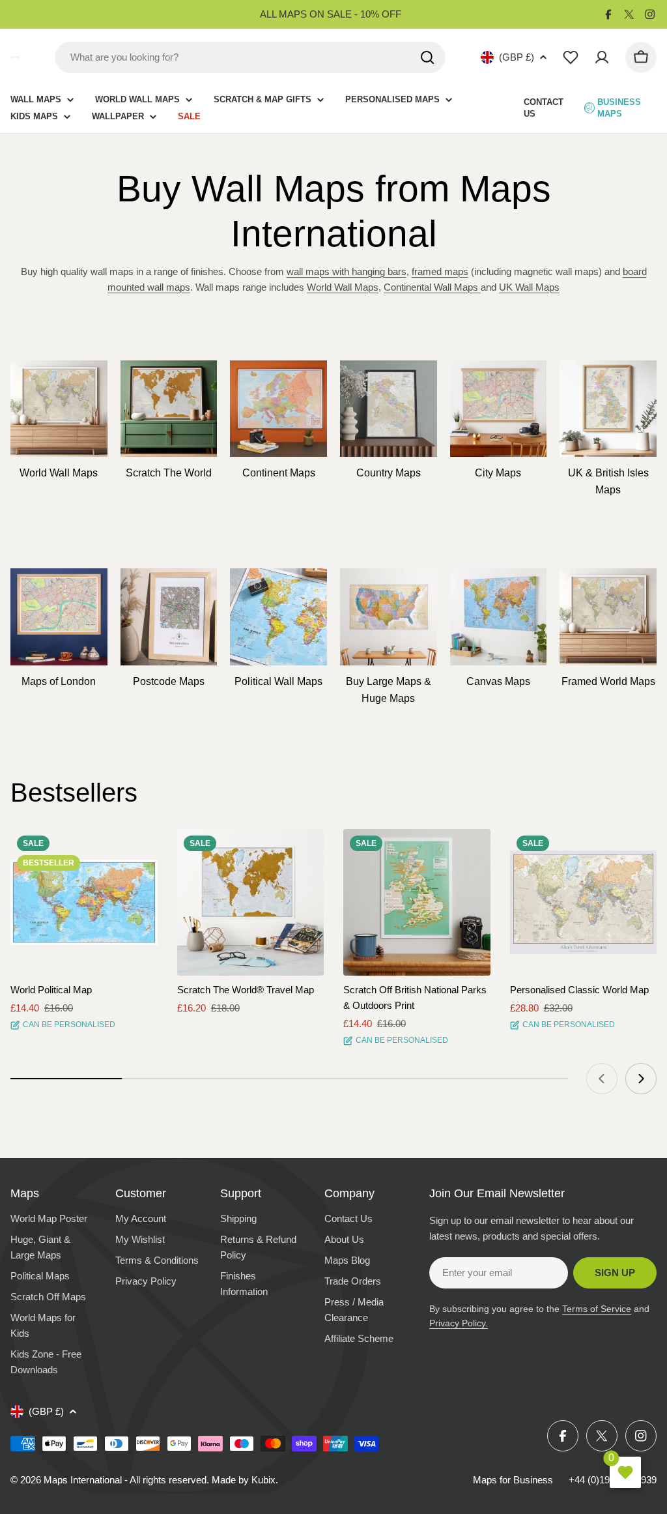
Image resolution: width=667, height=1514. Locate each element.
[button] (136, 850)
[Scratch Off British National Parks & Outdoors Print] (416, 902)
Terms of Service (596, 1308)
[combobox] (250, 57)
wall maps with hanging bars (346, 271)
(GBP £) (516, 57)
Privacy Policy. (458, 1323)
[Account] (602, 57)
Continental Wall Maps (431, 287)
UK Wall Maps (529, 287)
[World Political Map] (84, 902)
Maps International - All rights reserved (125, 1479)
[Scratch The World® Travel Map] (250, 902)
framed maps (440, 271)
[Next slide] (641, 1078)
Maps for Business (513, 1479)
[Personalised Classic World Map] (583, 902)
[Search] (427, 57)
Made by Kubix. (245, 1479)
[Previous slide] (601, 1078)
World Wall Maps (342, 287)
